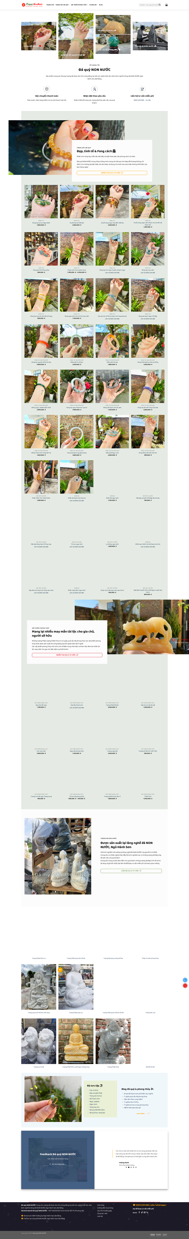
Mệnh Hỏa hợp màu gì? (132, 1107)
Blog (101, 5)
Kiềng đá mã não (112, 362)
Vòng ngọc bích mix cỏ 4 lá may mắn (77, 316)
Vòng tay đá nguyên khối (71, 55)
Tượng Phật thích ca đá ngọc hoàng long (75, 1067)
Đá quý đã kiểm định (97, 1109)
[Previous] (29, 856)
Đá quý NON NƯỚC (64, 1154)
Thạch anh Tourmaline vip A (76, 270)
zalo (152, 1205)
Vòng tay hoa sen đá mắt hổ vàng (41, 316)
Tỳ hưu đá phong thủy (76, 796)
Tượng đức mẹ (150, 1013)
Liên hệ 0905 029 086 (112, 273)
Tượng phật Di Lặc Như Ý (112, 796)
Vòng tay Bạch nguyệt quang (76, 453)
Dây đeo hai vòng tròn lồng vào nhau (41, 590)
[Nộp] (160, 5)
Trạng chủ (50, 5)
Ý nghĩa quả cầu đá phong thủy (135, 1096)
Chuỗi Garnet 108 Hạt (77, 223)
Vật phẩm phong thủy (79, 5)
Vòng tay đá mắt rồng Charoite (148, 408)
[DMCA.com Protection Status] (138, 1221)
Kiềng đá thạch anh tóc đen (112, 408)
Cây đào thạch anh (77, 705)
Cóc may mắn (41, 751)
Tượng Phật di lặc (113, 1067)
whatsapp (161, 1205)
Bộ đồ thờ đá (150, 1067)
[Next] (87, 856)
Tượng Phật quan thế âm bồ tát (113, 1013)
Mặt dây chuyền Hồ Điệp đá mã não (148, 498)
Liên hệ (100, 1216)
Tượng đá (92, 5)
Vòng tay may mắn (148, 270)
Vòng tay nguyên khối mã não (41, 362)
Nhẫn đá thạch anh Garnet (77, 498)
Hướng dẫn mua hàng (105, 1208)
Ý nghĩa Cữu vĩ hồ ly (131, 1102)
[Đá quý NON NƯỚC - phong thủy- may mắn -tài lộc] (32, 5)
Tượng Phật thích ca (39, 958)
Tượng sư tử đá (39, 1067)
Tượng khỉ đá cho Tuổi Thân (148, 751)
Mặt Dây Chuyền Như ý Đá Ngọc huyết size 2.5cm (148, 591)
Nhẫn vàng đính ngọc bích (76, 590)
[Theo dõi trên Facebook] (139, 1212)
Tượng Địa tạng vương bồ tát (113, 958)
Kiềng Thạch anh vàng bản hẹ (41, 453)
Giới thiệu (100, 1205)
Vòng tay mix (94, 1107)
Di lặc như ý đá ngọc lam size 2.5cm (112, 590)
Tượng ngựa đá (112, 751)
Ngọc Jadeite (94, 1101)
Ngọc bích (93, 1104)
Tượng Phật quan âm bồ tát (76, 958)
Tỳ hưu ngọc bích (77, 544)
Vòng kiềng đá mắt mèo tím (148, 453)
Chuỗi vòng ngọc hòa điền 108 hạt (112, 223)
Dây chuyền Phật (96, 1093)
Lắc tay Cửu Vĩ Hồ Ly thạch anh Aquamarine (112, 316)
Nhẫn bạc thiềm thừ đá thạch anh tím (147, 544)
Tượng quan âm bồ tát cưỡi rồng (39, 1013)
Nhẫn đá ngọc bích (112, 498)
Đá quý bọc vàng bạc (97, 1112)
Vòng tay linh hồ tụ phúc (41, 270)
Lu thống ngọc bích (112, 544)
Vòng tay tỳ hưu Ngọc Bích (41, 223)
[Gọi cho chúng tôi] (147, 1212)
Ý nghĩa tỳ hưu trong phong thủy (136, 1105)
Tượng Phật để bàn (112, 705)
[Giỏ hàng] (166, 5)
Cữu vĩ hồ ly (94, 1090)
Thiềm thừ (147, 796)
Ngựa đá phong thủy (77, 751)
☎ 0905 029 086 (141, 1205)
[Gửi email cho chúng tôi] (144, 1212)
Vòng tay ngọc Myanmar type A (76, 408)
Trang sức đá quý (61, 5)
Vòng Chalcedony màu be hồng (147, 362)
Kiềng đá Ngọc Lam (112, 453)
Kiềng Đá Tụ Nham (77, 362)
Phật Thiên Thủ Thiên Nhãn (41, 498)
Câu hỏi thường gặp (104, 1210)
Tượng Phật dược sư (76, 1013)
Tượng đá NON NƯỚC (144, 46)
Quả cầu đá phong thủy (108, 50)
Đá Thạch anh (95, 1098)
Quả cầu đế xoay (41, 705)
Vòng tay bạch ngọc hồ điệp (148, 316)
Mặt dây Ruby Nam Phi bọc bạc (41, 544)
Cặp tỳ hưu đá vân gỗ (148, 705)
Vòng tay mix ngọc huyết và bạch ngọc (112, 270)
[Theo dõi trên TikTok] (142, 1212)
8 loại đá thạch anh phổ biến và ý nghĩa (138, 1093)
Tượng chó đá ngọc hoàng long (41, 796)
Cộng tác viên (102, 1213)
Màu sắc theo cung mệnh (133, 1099)
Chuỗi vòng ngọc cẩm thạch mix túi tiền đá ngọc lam (148, 224)
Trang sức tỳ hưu (96, 1096)
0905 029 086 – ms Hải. (142, 100)
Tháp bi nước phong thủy (150, 958)
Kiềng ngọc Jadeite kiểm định (41, 408)
